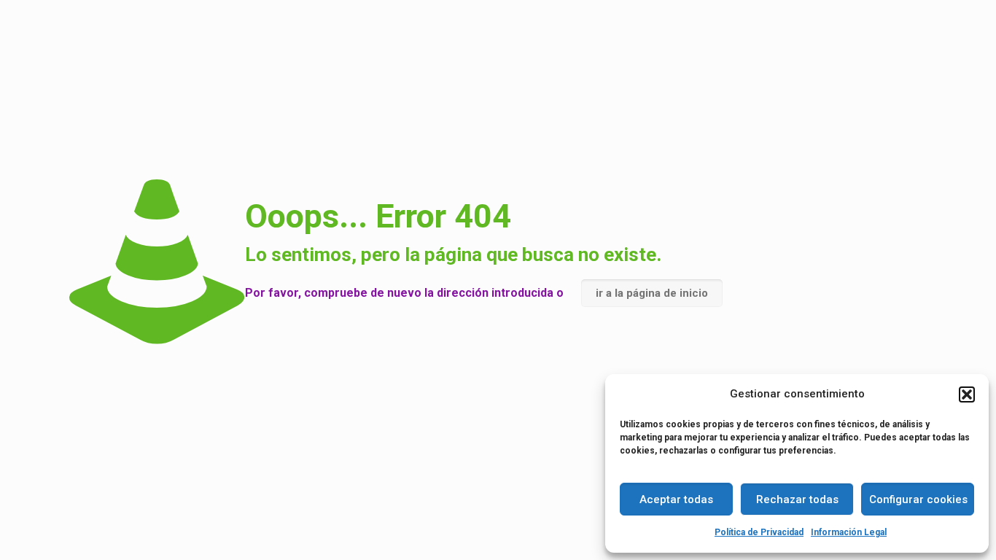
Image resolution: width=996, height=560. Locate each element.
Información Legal (849, 532)
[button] (967, 394)
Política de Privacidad (759, 532)
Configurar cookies (918, 499)
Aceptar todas (676, 499)
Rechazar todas (797, 499)
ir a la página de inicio (652, 293)
